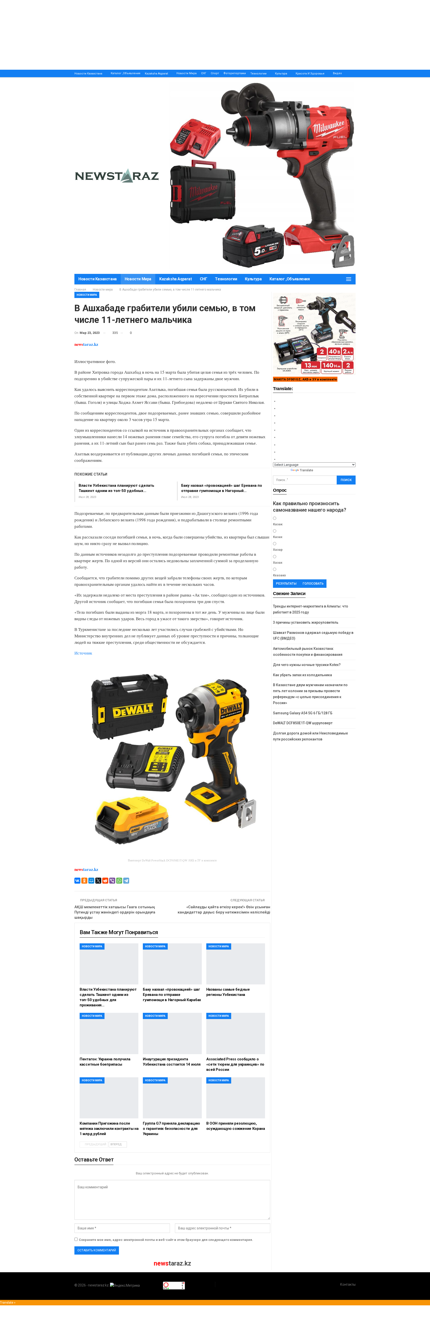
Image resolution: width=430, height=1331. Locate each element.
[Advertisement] (149, 35)
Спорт (215, 73)
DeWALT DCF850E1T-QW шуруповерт (302, 723)
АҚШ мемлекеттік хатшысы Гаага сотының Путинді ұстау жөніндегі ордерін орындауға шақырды (114, 912)
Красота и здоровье (310, 73)
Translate (306, 470)
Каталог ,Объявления (125, 73)
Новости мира (186, 73)
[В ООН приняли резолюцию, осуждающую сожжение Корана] (235, 1097)
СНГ (203, 73)
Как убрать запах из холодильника (302, 675)
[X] (98, 881)
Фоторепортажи (234, 73)
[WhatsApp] (119, 881)
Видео (337, 73)
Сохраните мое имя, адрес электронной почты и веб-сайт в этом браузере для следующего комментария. (166, 1240)
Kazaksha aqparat (156, 73)
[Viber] (112, 881)
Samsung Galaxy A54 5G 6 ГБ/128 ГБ (302, 713)
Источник (83, 653)
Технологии (258, 73)
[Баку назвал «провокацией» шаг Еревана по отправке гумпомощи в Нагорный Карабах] (172, 963)
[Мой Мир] (91, 881)
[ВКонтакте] (77, 881)
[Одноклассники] (84, 881)
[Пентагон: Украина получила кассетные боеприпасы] (109, 1033)
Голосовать (313, 583)
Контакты (348, 1284)
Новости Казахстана (88, 73)
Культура (281, 73)
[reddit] (105, 881)
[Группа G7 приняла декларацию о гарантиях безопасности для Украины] (172, 1097)
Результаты (286, 583)
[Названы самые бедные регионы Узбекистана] (235, 963)
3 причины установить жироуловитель (305, 622)
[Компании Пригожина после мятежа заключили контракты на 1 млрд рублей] (109, 1097)
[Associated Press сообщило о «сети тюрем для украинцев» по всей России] (235, 1033)
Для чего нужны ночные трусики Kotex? (307, 665)
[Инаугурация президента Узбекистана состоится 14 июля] (172, 1033)
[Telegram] (126, 881)
